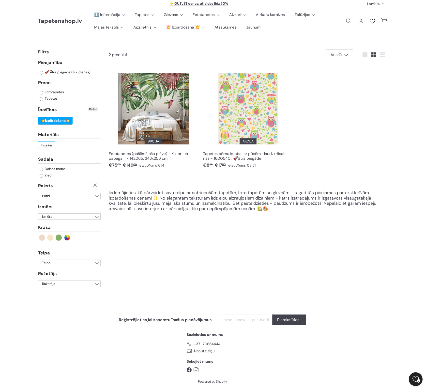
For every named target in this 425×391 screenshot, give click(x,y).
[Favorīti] (372, 21)
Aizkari (235, 14)
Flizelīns (47, 145)
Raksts (45, 186)
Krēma (50, 237)
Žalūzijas (303, 14)
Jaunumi (253, 27)
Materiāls (48, 135)
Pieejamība (50, 62)
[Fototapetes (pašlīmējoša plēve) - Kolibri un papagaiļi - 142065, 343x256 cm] (153, 118)
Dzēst (93, 109)
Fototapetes (204, 14)
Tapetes (142, 14)
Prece (44, 83)
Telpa (44, 253)
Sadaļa (45, 159)
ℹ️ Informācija (107, 14)
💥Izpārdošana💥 (55, 120)
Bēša (42, 237)
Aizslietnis (142, 27)
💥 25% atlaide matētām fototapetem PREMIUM (199, 3)
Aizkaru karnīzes (270, 14)
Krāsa (44, 227)
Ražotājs (47, 274)
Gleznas (171, 14)
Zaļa (59, 237)
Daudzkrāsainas (67, 237)
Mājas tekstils (107, 27)
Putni (46, 196)
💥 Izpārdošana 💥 (183, 27)
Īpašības (47, 110)
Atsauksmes (225, 27)
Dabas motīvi (54, 169)
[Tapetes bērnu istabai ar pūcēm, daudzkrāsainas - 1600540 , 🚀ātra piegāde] (248, 118)
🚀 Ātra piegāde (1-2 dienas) (67, 72)
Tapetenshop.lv (60, 21)
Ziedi (48, 175)
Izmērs (45, 207)
